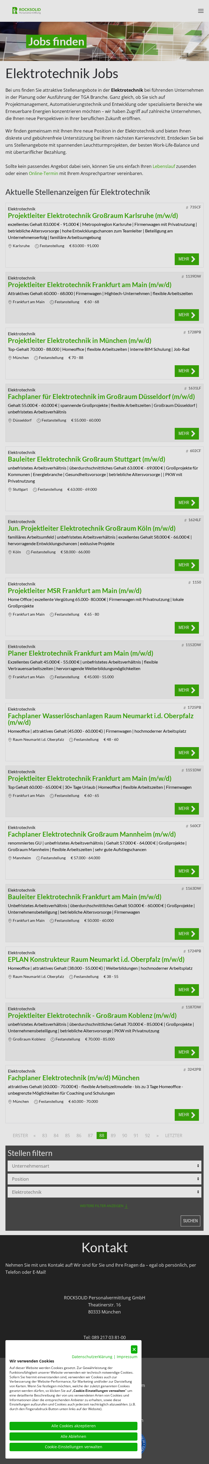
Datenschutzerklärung (92, 1356)
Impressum (127, 1356)
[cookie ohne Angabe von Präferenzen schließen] (134, 1349)
